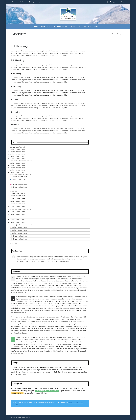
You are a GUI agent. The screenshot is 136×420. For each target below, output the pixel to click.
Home (113, 34)
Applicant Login (120, 2)
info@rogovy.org (35, 2)
